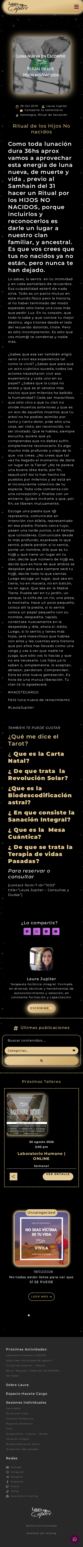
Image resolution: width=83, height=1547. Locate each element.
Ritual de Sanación (52, 114)
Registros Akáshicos (19, 1423)
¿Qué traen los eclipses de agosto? (29, 1360)
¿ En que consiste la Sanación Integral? (41, 816)
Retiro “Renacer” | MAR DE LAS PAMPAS (33, 1370)
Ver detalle (58, 1174)
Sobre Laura (17, 1385)
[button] (27, 931)
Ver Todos (12, 1375)
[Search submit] (41, 1060)
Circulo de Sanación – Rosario (26, 1365)
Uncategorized (41, 1212)
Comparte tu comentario (44, 110)
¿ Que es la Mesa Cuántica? (36, 833)
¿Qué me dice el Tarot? (33, 740)
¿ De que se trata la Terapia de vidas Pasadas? (40, 853)
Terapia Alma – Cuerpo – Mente (27, 1433)
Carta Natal (13, 1408)
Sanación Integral (17, 1438)
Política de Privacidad (41, 1525)
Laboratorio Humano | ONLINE (26, 1355)
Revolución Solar (17, 1413)
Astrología (28, 114)
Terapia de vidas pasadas (22, 1449)
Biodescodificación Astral (23, 1444)
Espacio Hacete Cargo (26, 1394)
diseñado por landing (41, 1533)
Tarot (9, 1428)
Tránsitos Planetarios (20, 1418)
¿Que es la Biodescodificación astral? (40, 795)
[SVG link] (18, 7)
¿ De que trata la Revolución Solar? (38, 774)
